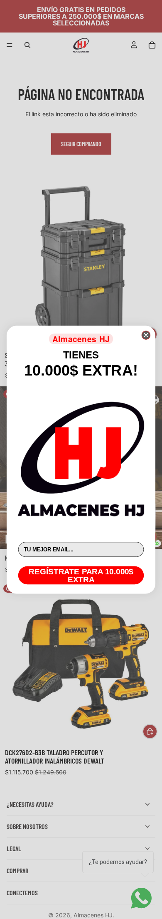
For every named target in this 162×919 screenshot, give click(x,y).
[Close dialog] (146, 335)
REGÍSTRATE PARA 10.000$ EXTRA (81, 574)
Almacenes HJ (81, 338)
